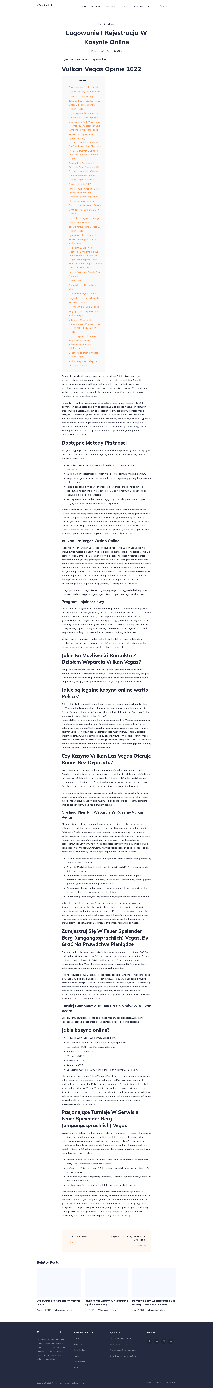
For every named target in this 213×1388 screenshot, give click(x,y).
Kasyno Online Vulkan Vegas (84, 306)
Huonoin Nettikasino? (79, 1236)
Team (124, 6)
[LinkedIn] (156, 1341)
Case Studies (110, 6)
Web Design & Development (123, 1350)
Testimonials (137, 6)
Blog (150, 6)
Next (140, 1245)
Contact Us (166, 6)
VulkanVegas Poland (106, 24)
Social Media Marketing (120, 1338)
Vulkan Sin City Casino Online (84, 91)
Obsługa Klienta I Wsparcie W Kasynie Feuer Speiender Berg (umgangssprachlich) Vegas (84, 125)
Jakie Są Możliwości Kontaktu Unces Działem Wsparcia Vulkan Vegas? (84, 104)
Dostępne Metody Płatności (83, 87)
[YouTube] (170, 1341)
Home (83, 6)
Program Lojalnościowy (81, 96)
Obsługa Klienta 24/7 (80, 184)
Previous (74, 1242)
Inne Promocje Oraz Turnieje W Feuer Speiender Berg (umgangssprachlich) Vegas (85, 192)
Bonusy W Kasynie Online (82, 293)
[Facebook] (149, 1341)
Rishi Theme (79, 1383)
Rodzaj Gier (75, 280)
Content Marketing (118, 1344)
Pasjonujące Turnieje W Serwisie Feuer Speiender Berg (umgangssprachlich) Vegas (85, 167)
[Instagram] (163, 1341)
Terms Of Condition (153, 1382)
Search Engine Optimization (123, 1356)
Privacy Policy (170, 1382)
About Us (95, 6)
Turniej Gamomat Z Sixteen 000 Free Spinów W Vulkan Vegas (83, 154)
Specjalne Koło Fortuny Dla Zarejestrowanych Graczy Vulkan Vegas (83, 239)
